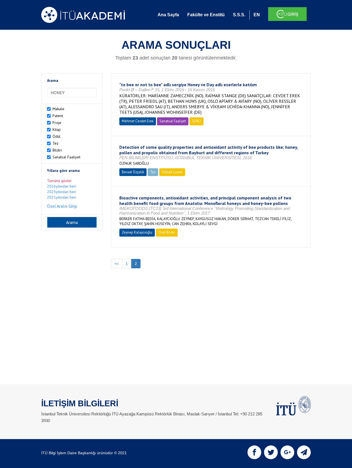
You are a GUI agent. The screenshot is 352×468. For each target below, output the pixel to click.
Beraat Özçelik (133, 172)
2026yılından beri (61, 186)
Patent (58, 115)
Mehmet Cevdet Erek (137, 121)
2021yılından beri (61, 197)
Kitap (57, 129)
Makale (58, 108)
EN (257, 14)
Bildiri (57, 150)
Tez (56, 143)
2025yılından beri (61, 191)
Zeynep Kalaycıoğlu (137, 232)
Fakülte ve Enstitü (206, 14)
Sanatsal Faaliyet (66, 157)
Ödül (57, 136)
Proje (57, 122)
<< (116, 263)
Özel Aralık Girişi (62, 206)
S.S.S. (239, 14)
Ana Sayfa (168, 14)
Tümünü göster (59, 180)
